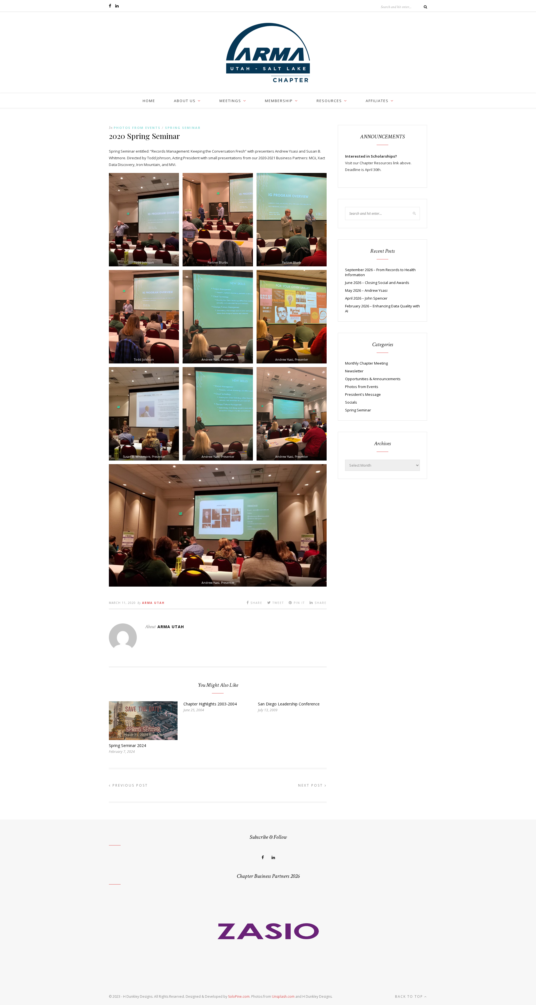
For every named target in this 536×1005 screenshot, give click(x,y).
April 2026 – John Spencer (366, 298)
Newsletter (354, 370)
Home (149, 100)
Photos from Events (137, 128)
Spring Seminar (183, 128)
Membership (279, 100)
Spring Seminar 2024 (127, 745)
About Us (185, 100)
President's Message (363, 394)
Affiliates (377, 100)
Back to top (409, 996)
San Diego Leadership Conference (289, 704)
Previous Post (129, 785)
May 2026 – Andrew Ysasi (366, 290)
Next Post (311, 785)
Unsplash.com (283, 996)
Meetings (230, 100)
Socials (351, 402)
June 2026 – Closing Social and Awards (377, 282)
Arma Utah (153, 603)
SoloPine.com (239, 996)
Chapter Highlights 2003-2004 (210, 704)
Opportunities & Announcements (373, 378)
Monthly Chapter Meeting (366, 363)
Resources (329, 100)
